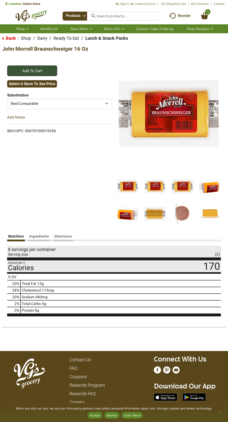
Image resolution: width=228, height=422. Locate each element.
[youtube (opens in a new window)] (176, 371)
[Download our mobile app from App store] (165, 396)
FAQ (73, 368)
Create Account (145, 4)
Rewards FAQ (82, 393)
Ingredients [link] (39, 236)
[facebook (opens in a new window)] (157, 371)
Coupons (78, 376)
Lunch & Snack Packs (106, 38)
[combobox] (75, 16)
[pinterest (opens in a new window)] (166, 371)
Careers (219, 4)
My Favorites (200, 4)
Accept (95, 415)
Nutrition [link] (16, 236)
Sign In (124, 4)
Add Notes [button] (16, 117)
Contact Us (80, 359)
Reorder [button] (184, 16)
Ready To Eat (66, 38)
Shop (26, 38)
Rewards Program (87, 385)
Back (10, 38)
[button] (127, 186)
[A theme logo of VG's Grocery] (31, 16)
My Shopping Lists (173, 4)
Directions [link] (63, 236)
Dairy (42, 38)
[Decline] (220, 412)
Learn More (132, 415)
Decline (112, 415)
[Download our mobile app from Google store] (194, 396)
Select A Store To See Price (32, 83)
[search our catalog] (92, 16)
